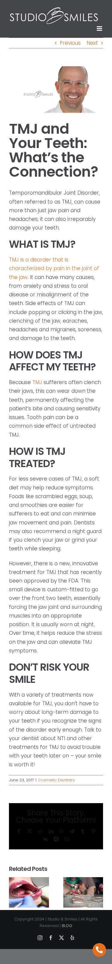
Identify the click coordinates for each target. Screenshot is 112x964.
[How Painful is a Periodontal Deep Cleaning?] (83, 881)
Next (92, 43)
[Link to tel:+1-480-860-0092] (99, 950)
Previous (70, 43)
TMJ (37, 382)
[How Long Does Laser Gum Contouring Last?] (29, 881)
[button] (13, 892)
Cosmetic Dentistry (56, 780)
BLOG (67, 925)
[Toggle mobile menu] (100, 28)
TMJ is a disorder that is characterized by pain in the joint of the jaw (54, 268)
